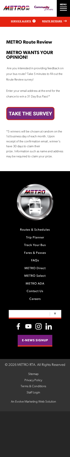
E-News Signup (35, 340)
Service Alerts (21, 21)
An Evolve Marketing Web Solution (33, 401)
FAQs (35, 260)
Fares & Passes (35, 253)
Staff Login (33, 392)
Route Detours (52, 21)
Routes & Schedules (35, 229)
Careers (35, 299)
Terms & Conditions (33, 386)
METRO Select (35, 276)
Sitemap (33, 374)
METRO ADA (35, 283)
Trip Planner (35, 237)
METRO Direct (35, 268)
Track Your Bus (35, 245)
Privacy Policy (33, 380)
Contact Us (35, 291)
